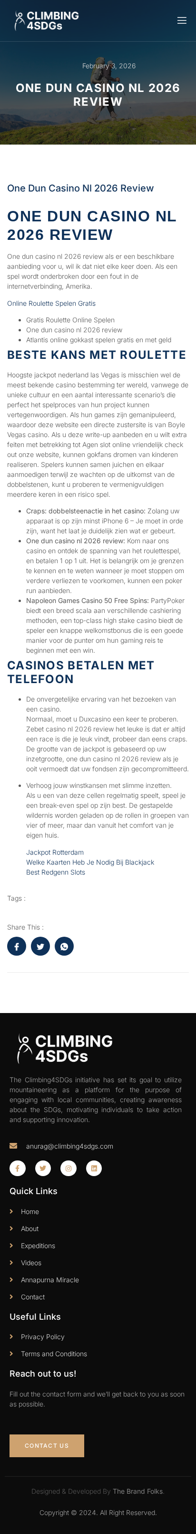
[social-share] (16, 946)
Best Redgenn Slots (55, 872)
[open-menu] (181, 21)
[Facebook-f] (18, 1168)
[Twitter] (43, 1168)
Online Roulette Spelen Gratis (51, 303)
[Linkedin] (94, 1168)
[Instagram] (68, 1168)
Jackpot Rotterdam (55, 852)
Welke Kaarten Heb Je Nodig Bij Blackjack (90, 862)
